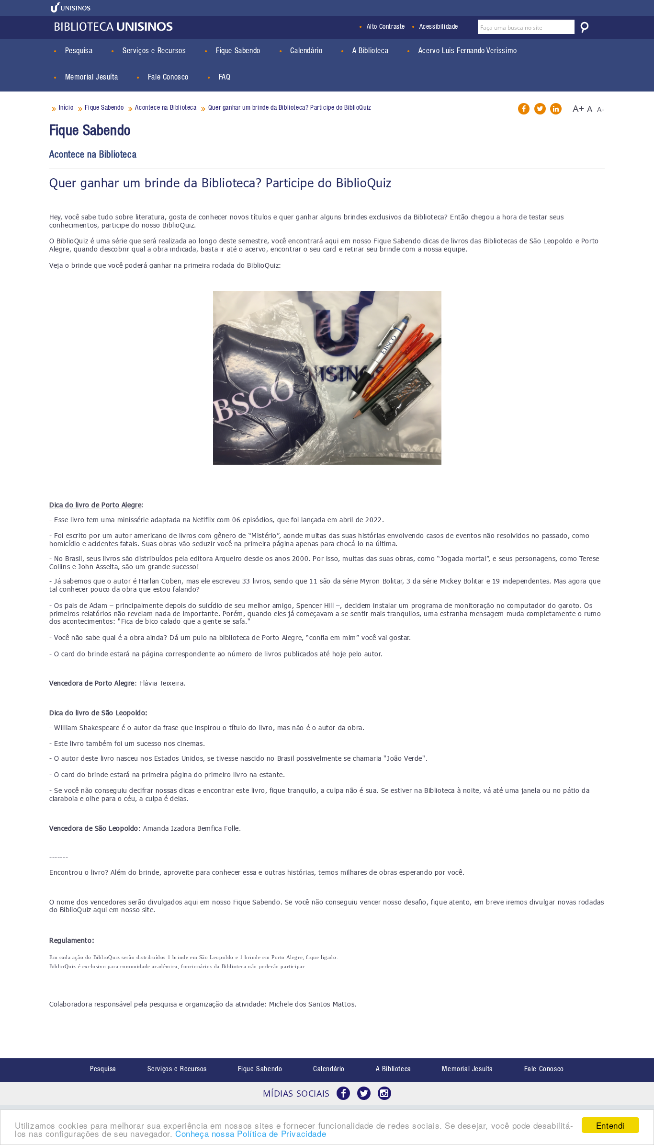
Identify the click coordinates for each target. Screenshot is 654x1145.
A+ (579, 108)
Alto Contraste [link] (386, 27)
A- (601, 109)
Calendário (306, 52)
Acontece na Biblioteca (92, 155)
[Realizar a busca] (584, 27)
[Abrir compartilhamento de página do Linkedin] (556, 108)
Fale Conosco (168, 78)
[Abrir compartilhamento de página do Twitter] (540, 108)
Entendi (610, 1125)
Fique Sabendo (238, 52)
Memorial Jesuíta (91, 78)
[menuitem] (103, 1070)
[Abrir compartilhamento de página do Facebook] (524, 108)
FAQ (225, 78)
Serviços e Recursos (154, 52)
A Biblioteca (370, 52)
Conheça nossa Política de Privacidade (250, 1133)
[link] (70, 7)
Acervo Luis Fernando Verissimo (467, 52)
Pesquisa (79, 52)
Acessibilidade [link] (438, 27)
